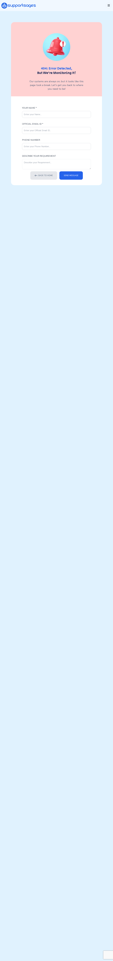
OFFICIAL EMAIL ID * (32, 123)
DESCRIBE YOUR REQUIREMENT (39, 156)
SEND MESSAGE (71, 175)
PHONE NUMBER (31, 140)
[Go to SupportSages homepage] (18, 6)
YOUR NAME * (29, 107)
